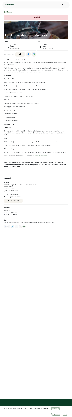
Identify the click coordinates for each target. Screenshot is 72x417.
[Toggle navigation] (66, 5)
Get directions (14, 201)
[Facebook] (5, 226)
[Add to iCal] (20, 54)
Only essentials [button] (56, 414)
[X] (8, 226)
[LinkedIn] (12, 226)
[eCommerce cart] (62, 4)
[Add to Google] (34, 54)
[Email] (24, 226)
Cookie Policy (55, 408)
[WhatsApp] (16, 226)
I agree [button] (65, 414)
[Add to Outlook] (28, 54)
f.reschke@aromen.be (40, 156)
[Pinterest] (20, 226)
